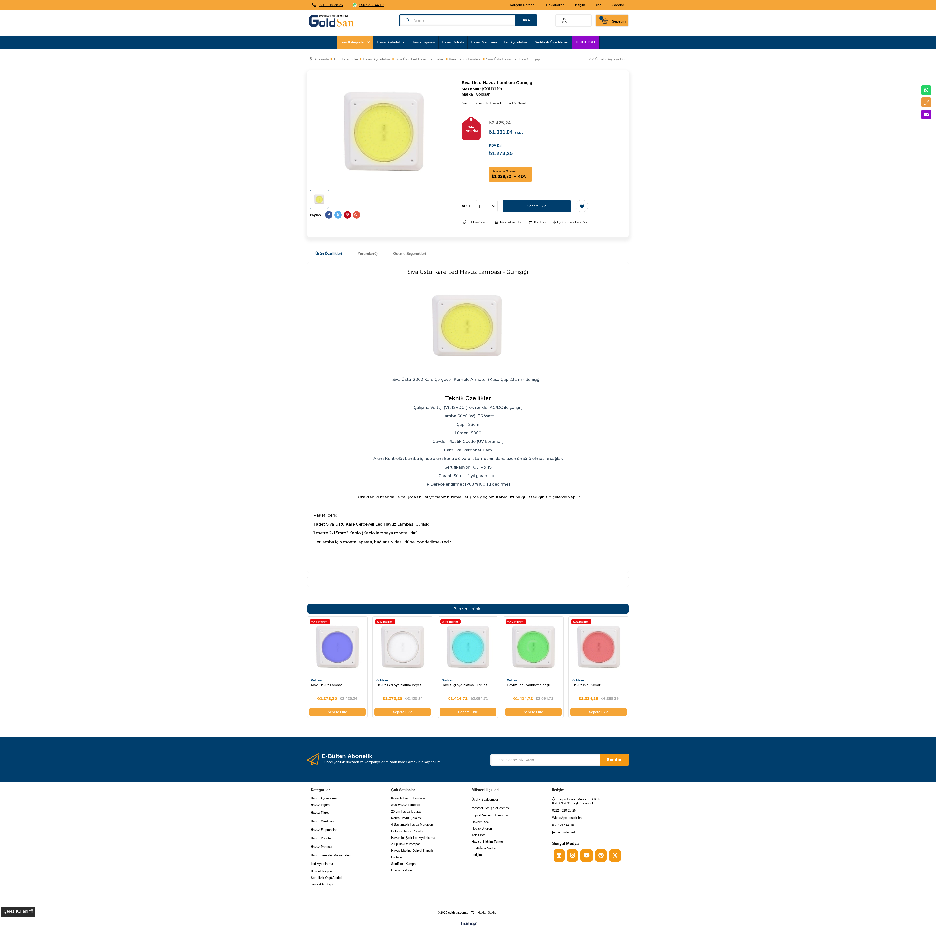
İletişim (579, 5)
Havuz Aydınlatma (391, 42)
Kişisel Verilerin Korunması (491, 815)
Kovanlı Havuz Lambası (408, 798)
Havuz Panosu (321, 847)
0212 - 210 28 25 (564, 810)
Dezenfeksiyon (321, 871)
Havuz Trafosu (401, 870)
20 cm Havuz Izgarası (406, 811)
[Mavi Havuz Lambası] (337, 647)
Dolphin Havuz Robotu (407, 831)
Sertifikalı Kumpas (404, 864)
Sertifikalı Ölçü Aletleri (551, 42)
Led (314, 864)
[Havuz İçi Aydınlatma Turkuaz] (468, 647)
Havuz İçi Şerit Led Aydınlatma (413, 838)
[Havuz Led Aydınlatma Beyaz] (403, 647)
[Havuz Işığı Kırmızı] (599, 647)
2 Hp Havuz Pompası (406, 844)
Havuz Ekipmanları (324, 830)
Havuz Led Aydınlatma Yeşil (528, 685)
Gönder (614, 759)
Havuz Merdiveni (484, 42)
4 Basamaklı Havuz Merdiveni (412, 824)
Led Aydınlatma (516, 42)
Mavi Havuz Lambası (327, 685)
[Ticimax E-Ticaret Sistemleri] (468, 924)
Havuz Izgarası (423, 42)
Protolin (396, 857)
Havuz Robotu (453, 42)
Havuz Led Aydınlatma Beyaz (398, 685)
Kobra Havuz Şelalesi (406, 818)
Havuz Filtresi (320, 812)
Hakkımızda (555, 5)
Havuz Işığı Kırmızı (587, 685)
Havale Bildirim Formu (487, 841)
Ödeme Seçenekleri (409, 253)
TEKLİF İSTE (585, 42)
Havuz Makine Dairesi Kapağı (412, 850)
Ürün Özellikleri (328, 253)
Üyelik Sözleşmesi (485, 799)
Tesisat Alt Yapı (322, 884)
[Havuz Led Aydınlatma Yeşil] (533, 647)
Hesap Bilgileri (482, 828)
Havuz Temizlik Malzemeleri (331, 855)
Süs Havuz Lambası (405, 805)
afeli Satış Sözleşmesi (494, 808)
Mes (475, 808)
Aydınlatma (325, 864)
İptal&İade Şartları (484, 848)
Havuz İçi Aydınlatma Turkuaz (464, 685)
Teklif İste (479, 835)
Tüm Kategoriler (352, 42)
